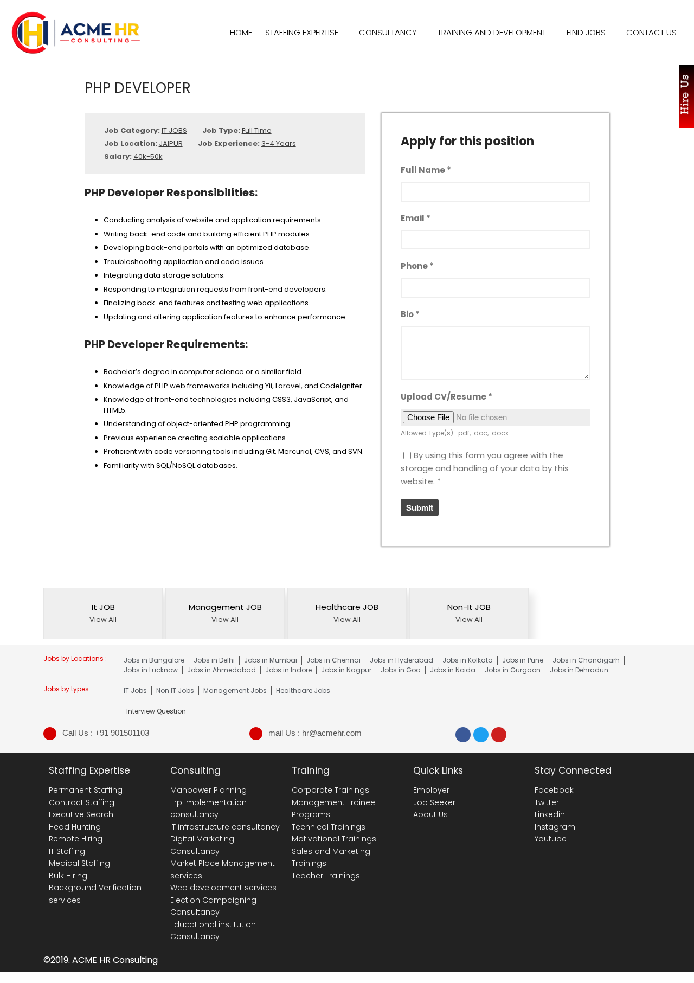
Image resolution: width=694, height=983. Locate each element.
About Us (430, 814)
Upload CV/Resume (446, 396)
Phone (417, 266)
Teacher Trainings (326, 875)
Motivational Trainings (334, 838)
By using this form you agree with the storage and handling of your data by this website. (485, 468)
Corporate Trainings (330, 790)
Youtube (551, 838)
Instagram (555, 826)
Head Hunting (75, 826)
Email (415, 218)
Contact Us (651, 32)
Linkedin (550, 814)
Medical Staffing (79, 863)
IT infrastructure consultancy (225, 826)
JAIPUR (171, 143)
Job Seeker (434, 802)
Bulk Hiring (68, 875)
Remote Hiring (75, 838)
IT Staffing (67, 851)
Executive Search (81, 814)
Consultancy (388, 32)
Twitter (547, 802)
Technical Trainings (328, 826)
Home (241, 32)
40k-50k (148, 156)
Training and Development (492, 32)
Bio (410, 314)
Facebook (554, 790)
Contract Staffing (81, 802)
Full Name (426, 170)
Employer (431, 790)
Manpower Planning (208, 790)
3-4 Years (278, 143)
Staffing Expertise (301, 32)
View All (103, 619)
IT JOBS (174, 130)
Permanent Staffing (86, 790)
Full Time (257, 130)
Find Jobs (586, 32)
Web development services (223, 887)
